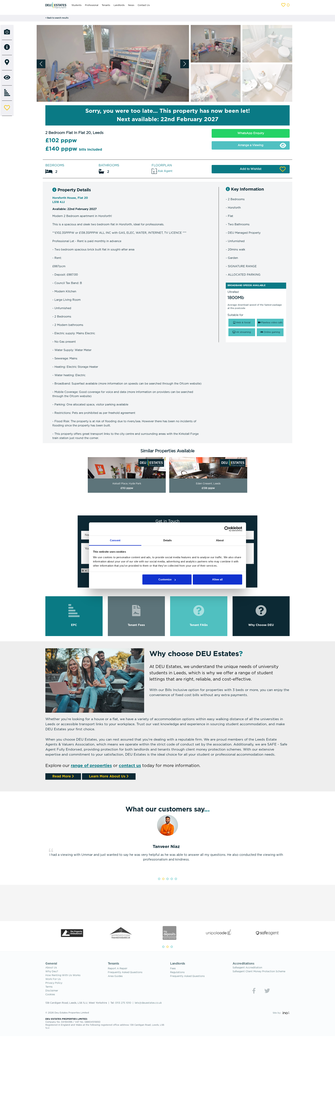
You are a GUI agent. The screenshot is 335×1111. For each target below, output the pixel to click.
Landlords (119, 5)
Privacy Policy (53, 983)
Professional (91, 5)
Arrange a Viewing (250, 145)
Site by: (277, 1013)
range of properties (91, 766)
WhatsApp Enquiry (250, 133)
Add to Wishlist (250, 169)
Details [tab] (167, 540)
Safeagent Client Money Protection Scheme (259, 971)
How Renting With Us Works (62, 975)
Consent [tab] (115, 540)
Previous (42, 844)
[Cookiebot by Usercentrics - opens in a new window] (227, 528)
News (131, 5)
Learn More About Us (107, 776)
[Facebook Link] (254, 991)
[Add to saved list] (7, 108)
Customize (165, 579)
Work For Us (53, 979)
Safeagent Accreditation (247, 968)
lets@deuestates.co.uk (148, 1003)
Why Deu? (51, 971)
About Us (51, 968)
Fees (173, 969)
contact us (130, 766)
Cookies (50, 995)
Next (292, 844)
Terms (49, 987)
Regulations (177, 972)
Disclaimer (51, 991)
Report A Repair (117, 969)
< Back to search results (57, 18)
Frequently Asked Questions (125, 972)
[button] (184, 64)
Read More (62, 776)
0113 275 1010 (123, 1003)
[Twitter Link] (267, 991)
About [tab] (220, 540)
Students (76, 5)
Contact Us (144, 5)
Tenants (106, 5)
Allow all (217, 579)
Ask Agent (164, 171)
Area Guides (115, 976)
